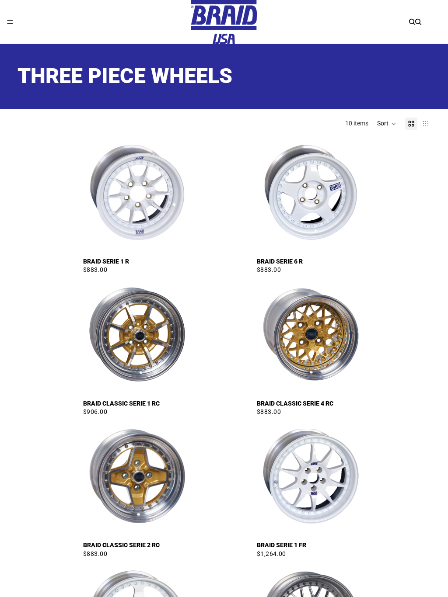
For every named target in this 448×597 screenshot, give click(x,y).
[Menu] (10, 22)
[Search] (412, 21)
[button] (386, 123)
